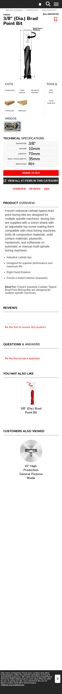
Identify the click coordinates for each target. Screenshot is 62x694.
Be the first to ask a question (22, 358)
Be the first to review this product (25, 327)
